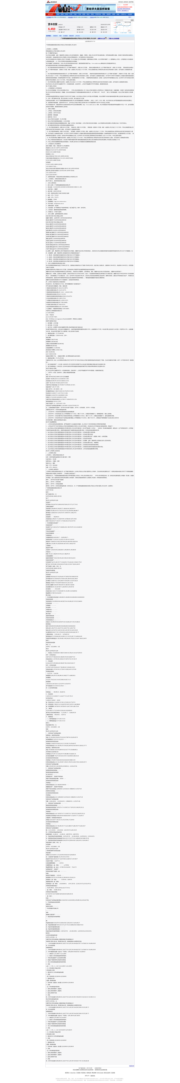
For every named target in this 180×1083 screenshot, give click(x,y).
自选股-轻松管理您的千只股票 (124, 7)
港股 (113, 14)
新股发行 (55, 35)
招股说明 (71, 35)
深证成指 (70, 17)
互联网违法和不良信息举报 (86, 1069)
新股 (83, 14)
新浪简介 (67, 1072)
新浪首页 (126, 2)
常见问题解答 (76, 1069)
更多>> (120, 17)
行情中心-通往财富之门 (123, 10)
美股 (118, 14)
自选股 (130, 14)
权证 (88, 14)
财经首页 (120, 2)
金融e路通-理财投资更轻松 (123, 8)
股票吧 (109, 14)
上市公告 (77, 35)
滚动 (66, 14)
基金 (62, 14)
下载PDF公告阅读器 (113, 38)
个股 (79, 14)
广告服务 (78, 1072)
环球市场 (98, 14)
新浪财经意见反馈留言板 (101, 1069)
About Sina (72, 1072)
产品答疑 (113, 1072)
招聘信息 (89, 1072)
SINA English (100, 1072)
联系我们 (83, 1072)
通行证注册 (107, 1072)
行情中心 (123, 14)
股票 (58, 14)
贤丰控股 (52, 24)
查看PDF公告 (101, 38)
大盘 (75, 14)
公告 (71, 14)
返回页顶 (131, 1066)
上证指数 (48, 17)
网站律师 (94, 1072)
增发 (60, 35)
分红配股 (65, 35)
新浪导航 (131, 2)
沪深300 (92, 17)
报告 (92, 14)
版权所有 (93, 1075)
